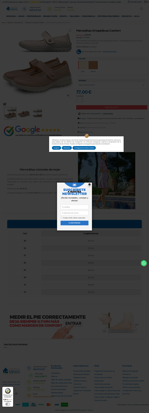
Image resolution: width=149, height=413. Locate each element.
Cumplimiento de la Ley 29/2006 (131, 392)
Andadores (55, 373)
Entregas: (83, 118)
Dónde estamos (80, 381)
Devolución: (84, 132)
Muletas (54, 376)
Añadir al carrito (112, 107)
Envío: (82, 123)
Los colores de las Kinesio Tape (107, 394)
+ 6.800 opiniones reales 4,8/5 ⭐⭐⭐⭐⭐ (21, 2)
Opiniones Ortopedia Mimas (82, 392)
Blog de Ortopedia (130, 371)
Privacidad (82, 410)
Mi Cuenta (126, 374)
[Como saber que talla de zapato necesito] (74, 322)
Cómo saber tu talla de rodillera (107, 397)
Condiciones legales (130, 384)
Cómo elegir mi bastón (103, 387)
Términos (90, 410)
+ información (107, 113)
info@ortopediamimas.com (43, 397)
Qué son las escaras (102, 384)
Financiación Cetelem (82, 371)
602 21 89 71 (41, 376)
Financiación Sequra (81, 374)
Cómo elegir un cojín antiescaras (107, 390)
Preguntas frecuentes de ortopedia (104, 372)
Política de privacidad (131, 387)
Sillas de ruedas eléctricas (61, 383)
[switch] (7, 404)
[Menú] (11, 388)
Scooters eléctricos (59, 386)
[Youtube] (16, 393)
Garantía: (83, 127)
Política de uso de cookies (133, 381)
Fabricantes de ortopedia (61, 396)
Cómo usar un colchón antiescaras (103, 379)
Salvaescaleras (57, 392)
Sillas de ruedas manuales (61, 379)
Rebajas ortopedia (130, 377)
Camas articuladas (58, 389)
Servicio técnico (80, 387)
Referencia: (80, 35)
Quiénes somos (79, 377)
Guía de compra (100, 400)
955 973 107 (35, 10)
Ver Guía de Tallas (109, 52)
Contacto (77, 384)
